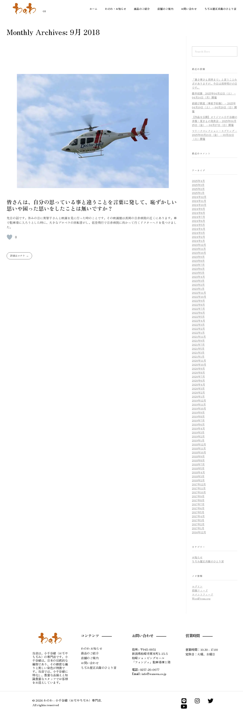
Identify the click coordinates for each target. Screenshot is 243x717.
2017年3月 (198, 520)
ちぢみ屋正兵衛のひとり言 (208, 561)
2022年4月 (198, 320)
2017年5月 (198, 512)
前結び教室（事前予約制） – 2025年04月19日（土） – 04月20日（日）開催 (214, 107)
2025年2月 (198, 189)
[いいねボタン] (9, 237)
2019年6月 (198, 424)
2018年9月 (198, 456)
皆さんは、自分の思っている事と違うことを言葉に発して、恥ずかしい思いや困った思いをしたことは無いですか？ (92, 205)
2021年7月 (198, 344)
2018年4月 (198, 472)
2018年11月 (199, 448)
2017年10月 (199, 492)
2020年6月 (198, 380)
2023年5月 (198, 273)
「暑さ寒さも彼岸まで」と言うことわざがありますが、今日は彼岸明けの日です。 (214, 83)
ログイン (197, 586)
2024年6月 (198, 221)
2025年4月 (198, 181)
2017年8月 (198, 500)
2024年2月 (198, 237)
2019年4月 (198, 428)
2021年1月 (198, 356)
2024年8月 (198, 213)
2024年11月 (199, 201)
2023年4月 (198, 277)
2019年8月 (198, 416)
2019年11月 (199, 404)
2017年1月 (198, 528)
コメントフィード (202, 594)
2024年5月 (198, 225)
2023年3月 (198, 281)
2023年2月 (198, 285)
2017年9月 (198, 496)
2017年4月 (198, 516)
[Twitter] (210, 701)
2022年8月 (198, 304)
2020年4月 (198, 384)
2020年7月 (198, 376)
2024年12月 (199, 197)
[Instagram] (197, 701)
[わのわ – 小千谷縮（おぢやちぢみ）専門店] (25, 8)
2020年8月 (198, 372)
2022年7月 (198, 308)
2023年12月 (199, 245)
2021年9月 (198, 340)
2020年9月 (198, 368)
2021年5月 (198, 348)
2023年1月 (198, 289)
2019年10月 (199, 408)
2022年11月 (199, 293)
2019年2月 (198, 436)
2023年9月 (198, 257)
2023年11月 (199, 249)
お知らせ (197, 557)
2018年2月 (198, 480)
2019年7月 (198, 420)
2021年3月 (198, 352)
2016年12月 (199, 532)
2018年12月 (199, 444)
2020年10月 (199, 364)
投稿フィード (200, 590)
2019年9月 (198, 412)
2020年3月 (198, 388)
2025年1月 (198, 193)
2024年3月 (198, 233)
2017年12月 (199, 484)
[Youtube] (184, 706)
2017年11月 (199, 488)
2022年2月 (198, 328)
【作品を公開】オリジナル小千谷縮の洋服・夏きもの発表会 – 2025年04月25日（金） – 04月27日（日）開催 (214, 121)
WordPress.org (201, 598)
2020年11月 (199, 360)
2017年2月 (198, 524)
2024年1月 (198, 241)
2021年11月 (199, 336)
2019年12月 (199, 400)
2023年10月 (199, 253)
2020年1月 (198, 396)
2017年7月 (198, 504)
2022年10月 (199, 297)
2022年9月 (198, 301)
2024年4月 (198, 229)
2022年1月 (198, 332)
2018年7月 (198, 464)
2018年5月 (198, 468)
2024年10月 (199, 205)
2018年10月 (199, 452)
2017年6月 (198, 508)
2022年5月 (198, 316)
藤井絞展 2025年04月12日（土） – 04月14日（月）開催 (214, 95)
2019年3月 (198, 432)
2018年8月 (198, 460)
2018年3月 (198, 476)
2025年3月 (198, 185)
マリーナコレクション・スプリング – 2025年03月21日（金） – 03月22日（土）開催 (214, 135)
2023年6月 (198, 269)
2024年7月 (198, 217)
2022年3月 (198, 324)
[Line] (184, 701)
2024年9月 (198, 209)
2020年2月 (198, 392)
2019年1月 (198, 440)
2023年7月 (198, 265)
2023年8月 (198, 261)
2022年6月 (198, 312)
